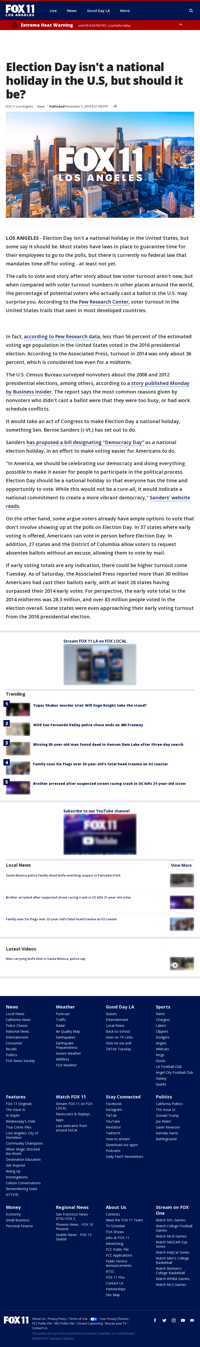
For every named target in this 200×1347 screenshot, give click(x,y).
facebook (155, 1320)
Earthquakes (65, 1037)
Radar (60, 1025)
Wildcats (162, 1049)
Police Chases (17, 1025)
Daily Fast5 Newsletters (124, 1156)
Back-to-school (118, 1031)
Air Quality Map (68, 1031)
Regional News (72, 1207)
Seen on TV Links (119, 1037)
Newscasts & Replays (73, 1114)
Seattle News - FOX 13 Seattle (73, 1236)
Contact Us (114, 1283)
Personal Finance (19, 1226)
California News (18, 1019)
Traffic (61, 1019)
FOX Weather (66, 1065)
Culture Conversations (23, 1183)
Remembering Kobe (21, 1188)
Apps (60, 1119)
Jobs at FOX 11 (117, 1237)
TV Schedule (115, 1226)
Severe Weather (68, 1053)
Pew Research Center (104, 301)
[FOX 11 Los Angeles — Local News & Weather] (22, 10)
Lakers (161, 1025)
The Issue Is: (16, 1109)
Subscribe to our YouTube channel (96, 811)
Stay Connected (123, 1097)
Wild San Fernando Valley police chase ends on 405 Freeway (88, 725)
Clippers (162, 1031)
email (192, 1320)
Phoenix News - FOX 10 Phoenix (74, 1226)
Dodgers (163, 1037)
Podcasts (113, 1150)
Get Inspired (15, 1165)
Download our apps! (122, 1144)
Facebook (113, 1103)
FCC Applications (119, 1255)
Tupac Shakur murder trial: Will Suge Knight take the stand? (90, 705)
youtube (183, 1320)
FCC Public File (117, 1249)
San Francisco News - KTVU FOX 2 (73, 1216)
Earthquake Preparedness (67, 1045)
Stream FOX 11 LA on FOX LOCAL (95, 641)
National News (17, 1031)
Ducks (161, 1060)
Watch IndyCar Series (172, 1252)
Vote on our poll (118, 1043)
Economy (13, 1214)
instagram (174, 1320)
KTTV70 (12, 1194)
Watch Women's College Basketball (170, 1270)
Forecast (63, 1013)
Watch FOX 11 (71, 1097)
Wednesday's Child (20, 1121)
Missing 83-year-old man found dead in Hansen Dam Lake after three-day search (108, 744)
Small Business (18, 1220)
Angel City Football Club (174, 1072)
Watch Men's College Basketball (172, 1260)
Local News (18, 865)
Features (15, 1097)
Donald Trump (167, 1115)
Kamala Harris (167, 1133)
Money (13, 1207)
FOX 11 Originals (19, 1103)
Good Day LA (120, 1007)
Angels (161, 1043)
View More (181, 865)
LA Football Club (169, 1066)
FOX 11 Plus (115, 1277)
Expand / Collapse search (191, 11)
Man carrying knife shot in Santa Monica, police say (45, 958)
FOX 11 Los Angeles (19, 106)
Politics (11, 1054)
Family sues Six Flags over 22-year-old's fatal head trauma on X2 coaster (100, 764)
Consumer (14, 1043)
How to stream (118, 1139)
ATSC (110, 1271)
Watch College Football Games (174, 1228)
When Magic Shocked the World (23, 1151)
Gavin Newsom (168, 1127)
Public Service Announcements (119, 1263)
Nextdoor (113, 1127)
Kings (160, 1054)
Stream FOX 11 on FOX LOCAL (74, 1105)
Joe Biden (163, 1121)
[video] (182, 964)
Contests (113, 1214)
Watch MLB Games (171, 1236)
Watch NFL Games (171, 1220)
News (41, 106)
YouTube (113, 1121)
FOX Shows (115, 1231)
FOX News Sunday (20, 1060)
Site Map (113, 1294)
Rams (160, 1013)
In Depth (13, 1115)
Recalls (11, 1049)
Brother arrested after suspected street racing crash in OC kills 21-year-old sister (109, 783)
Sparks (161, 1084)
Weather (65, 1007)
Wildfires (62, 1059)
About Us (116, 1207)
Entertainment (17, 1037)
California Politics (169, 1103)
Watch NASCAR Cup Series (171, 1244)
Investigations (17, 1177)
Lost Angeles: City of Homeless (22, 1135)
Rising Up (13, 1171)
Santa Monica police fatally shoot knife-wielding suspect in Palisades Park (63, 875)
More (125, 10)
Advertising (114, 1243)
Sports (163, 1007)
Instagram (114, 1109)
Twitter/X (113, 1133)
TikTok (111, 1115)
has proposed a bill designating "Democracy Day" (85, 442)
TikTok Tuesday (118, 1049)
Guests (111, 1013)
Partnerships (116, 1289)
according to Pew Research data (62, 336)
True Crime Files (18, 1127)
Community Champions (24, 1143)
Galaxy (161, 1078)
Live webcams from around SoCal (71, 1127)
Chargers (163, 1019)
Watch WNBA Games (173, 1278)
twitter (164, 1320)
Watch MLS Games (171, 1284)
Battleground (166, 1139)
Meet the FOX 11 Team (124, 1220)
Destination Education (23, 1159)
